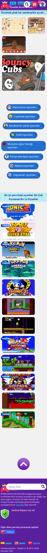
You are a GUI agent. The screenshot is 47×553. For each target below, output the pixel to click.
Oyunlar (20, 504)
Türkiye (10, 532)
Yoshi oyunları (24, 134)
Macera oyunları (24, 165)
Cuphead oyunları (24, 116)
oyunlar (36, 543)
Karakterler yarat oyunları (24, 125)
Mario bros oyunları (24, 107)
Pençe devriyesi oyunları (24, 156)
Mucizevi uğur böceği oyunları (20, 145)
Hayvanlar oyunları (24, 175)
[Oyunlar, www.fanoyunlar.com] (17, 5)
